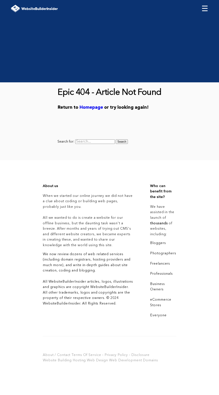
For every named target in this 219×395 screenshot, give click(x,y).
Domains (150, 360)
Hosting (79, 360)
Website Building (57, 360)
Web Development (125, 360)
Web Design (97, 360)
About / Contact (56, 355)
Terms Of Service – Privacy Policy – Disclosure (110, 355)
